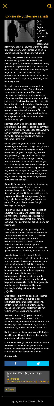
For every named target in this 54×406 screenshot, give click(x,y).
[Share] (15, 363)
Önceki (11, 389)
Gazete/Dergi (30, 381)
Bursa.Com (18, 381)
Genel (40, 381)
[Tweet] (38, 363)
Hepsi (46, 381)
